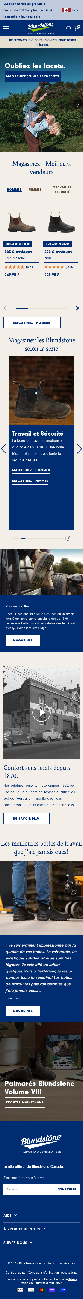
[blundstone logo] (41, 28)
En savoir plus (26, 818)
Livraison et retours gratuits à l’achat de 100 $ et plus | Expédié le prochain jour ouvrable (27, 10)
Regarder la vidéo (28, 474)
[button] (78, 104)
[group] (41, 100)
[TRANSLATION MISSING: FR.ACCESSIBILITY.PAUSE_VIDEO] (67, 538)
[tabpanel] (41, 261)
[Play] (41, 712)
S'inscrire (67, 1189)
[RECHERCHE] (69, 28)
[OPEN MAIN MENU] (6, 28)
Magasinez (22, 463)
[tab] (14, 187)
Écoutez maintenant (25, 1102)
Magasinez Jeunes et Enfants (32, 76)
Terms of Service (44, 1282)
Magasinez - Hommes (32, 323)
